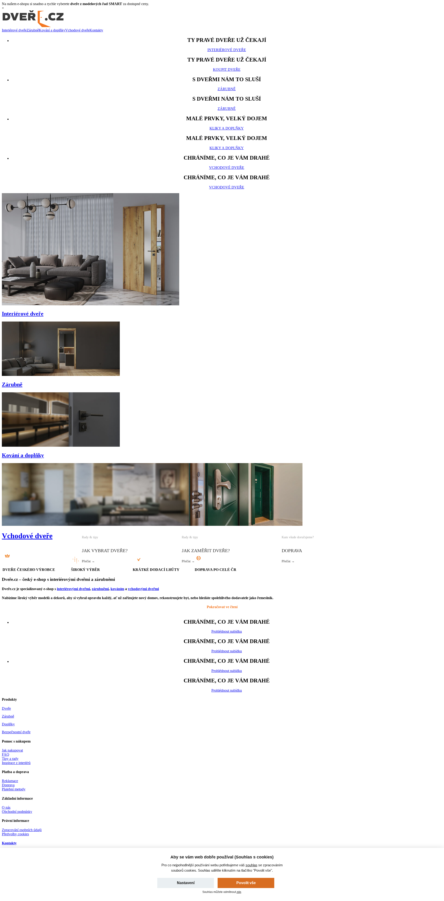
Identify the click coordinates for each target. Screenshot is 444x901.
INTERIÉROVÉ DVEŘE (226, 50)
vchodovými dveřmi (143, 589)
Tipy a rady (10, 759)
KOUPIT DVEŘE (226, 69)
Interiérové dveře (14, 30)
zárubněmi (100, 589)
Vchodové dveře (77, 30)
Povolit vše (246, 883)
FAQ (5, 754)
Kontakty (96, 30)
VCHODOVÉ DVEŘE (226, 168)
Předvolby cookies (15, 834)
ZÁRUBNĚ (227, 89)
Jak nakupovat (12, 750)
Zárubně (33, 30)
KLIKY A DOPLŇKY (227, 128)
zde (239, 892)
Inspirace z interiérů (16, 763)
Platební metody (13, 789)
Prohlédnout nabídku (226, 631)
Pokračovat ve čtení (222, 607)
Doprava (8, 785)
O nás (6, 807)
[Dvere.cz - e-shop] (33, 26)
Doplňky (8, 724)
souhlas (251, 865)
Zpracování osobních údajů (22, 830)
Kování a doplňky (52, 30)
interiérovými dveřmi (73, 589)
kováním (117, 589)
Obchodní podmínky (17, 812)
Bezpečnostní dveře (16, 732)
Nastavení (185, 883)
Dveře (6, 708)
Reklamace (10, 781)
